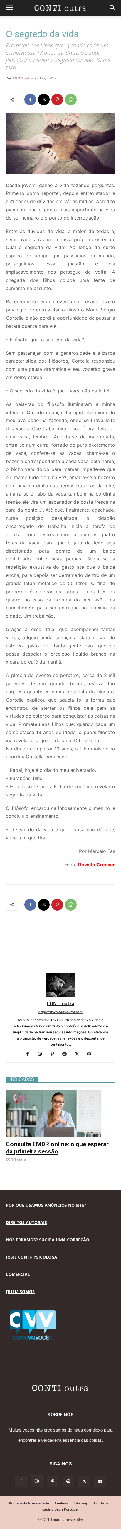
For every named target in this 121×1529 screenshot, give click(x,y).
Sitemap (81, 1503)
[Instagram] (42, 1054)
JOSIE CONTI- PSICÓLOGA (31, 1257)
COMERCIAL (18, 1274)
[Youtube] (91, 1054)
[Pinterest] (57, 99)
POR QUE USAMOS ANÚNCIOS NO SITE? (46, 1205)
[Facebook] (30, 99)
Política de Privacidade (29, 1503)
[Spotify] (67, 1054)
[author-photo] (60, 995)
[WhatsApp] (71, 99)
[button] (9, 8)
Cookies (61, 1503)
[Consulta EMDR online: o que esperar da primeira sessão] (60, 1093)
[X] (44, 99)
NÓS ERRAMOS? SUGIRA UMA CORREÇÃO (47, 1239)
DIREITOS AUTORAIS (26, 1222)
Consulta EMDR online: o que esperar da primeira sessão (57, 1148)
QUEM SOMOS (20, 1291)
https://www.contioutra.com (60, 1012)
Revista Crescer (96, 865)
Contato (101, 1503)
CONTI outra (23, 78)
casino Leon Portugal (60, 1509)
